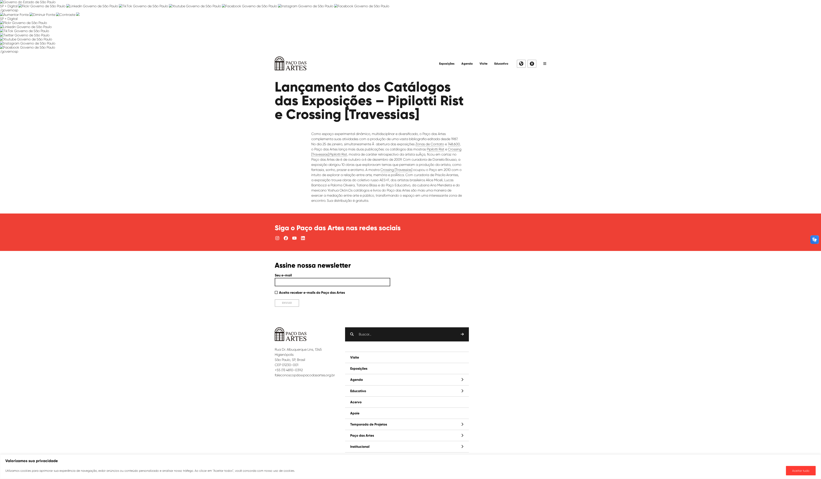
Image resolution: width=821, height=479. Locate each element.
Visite (483, 63)
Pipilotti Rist (435, 149)
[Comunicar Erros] (78, 15)
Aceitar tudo (800, 470)
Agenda (467, 63)
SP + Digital (9, 6)
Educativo (501, 63)
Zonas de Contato (429, 144)
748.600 (454, 144)
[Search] (462, 334)
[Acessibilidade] (531, 64)
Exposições (447, 63)
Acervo (356, 402)
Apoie (354, 413)
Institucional (359, 447)
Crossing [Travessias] (396, 170)
